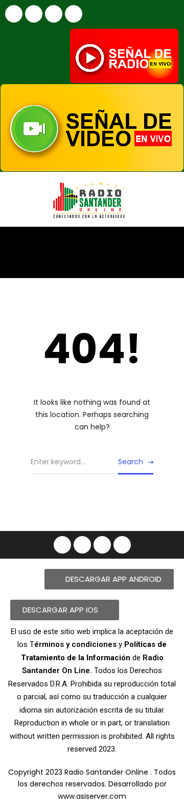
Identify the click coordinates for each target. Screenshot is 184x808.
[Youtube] (53, 14)
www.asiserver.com (92, 796)
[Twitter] (73, 14)
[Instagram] (33, 14)
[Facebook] (13, 14)
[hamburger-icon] (167, 243)
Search (130, 462)
